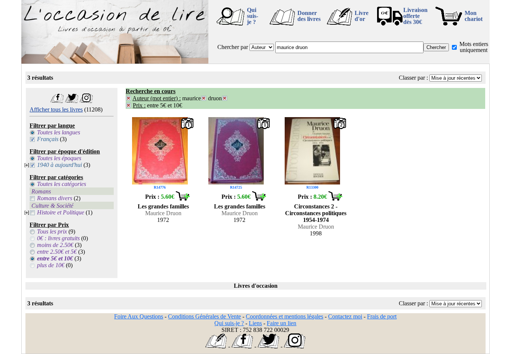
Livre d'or (361, 16)
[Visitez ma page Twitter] (71, 101)
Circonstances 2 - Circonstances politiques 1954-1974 (315, 213)
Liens (255, 323)
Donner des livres (309, 16)
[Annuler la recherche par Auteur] (128, 98)
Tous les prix (52, 231)
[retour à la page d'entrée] (114, 61)
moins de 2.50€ (55, 245)
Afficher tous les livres (56, 109)
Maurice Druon (163, 213)
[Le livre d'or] (216, 346)
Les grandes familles (163, 206)
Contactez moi (345, 316)
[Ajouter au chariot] (182, 198)
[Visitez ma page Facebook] (57, 101)
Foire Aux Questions (138, 316)
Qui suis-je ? (252, 16)
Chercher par (232, 47)
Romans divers (54, 198)
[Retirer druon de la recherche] (224, 98)
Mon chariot (474, 16)
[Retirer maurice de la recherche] (203, 98)
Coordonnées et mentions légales (284, 316)
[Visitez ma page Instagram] (86, 101)
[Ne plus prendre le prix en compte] (128, 105)
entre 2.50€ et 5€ (57, 251)
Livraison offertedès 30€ (415, 16)
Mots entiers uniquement (473, 47)
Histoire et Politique (60, 212)
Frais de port (382, 316)
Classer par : (413, 77)
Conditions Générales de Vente (204, 316)
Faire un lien (281, 323)
